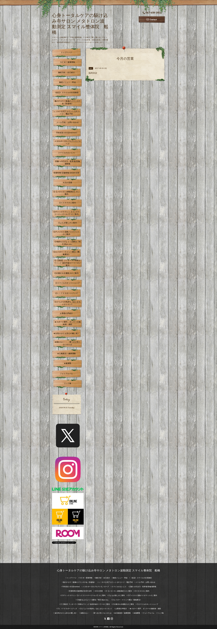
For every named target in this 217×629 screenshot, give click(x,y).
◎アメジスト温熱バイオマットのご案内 (66, 233)
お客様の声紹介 (66, 313)
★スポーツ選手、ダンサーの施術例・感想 (67, 323)
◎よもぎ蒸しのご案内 (67, 223)
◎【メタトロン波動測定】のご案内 (66, 192)
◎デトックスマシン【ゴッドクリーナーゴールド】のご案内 (66, 213)
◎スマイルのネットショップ (67, 283)
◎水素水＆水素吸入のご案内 (66, 273)
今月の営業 (67, 182)
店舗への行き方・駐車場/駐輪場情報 (67, 162)
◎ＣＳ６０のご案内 (67, 203)
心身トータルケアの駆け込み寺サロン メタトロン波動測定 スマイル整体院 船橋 (108, 570)
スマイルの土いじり (66, 153)
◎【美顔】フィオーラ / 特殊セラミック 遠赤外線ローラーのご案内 (67, 263)
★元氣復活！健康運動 (66, 353)
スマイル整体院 (104, 627)
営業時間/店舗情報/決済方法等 (66, 173)
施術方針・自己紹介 (66, 72)
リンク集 (67, 383)
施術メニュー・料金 (67, 82)
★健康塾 (67, 363)
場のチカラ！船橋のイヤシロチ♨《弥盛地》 (67, 102)
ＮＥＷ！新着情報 (67, 62)
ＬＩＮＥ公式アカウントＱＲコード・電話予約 (66, 112)
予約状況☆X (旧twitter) (66, 133)
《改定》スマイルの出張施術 (66, 92)
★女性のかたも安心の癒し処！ (66, 333)
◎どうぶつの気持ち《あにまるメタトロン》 (67, 303)
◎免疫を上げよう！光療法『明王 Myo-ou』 (67, 242)
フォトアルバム (66, 373)
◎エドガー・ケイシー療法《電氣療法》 (66, 253)
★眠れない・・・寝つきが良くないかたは (67, 343)
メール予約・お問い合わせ (67, 122)
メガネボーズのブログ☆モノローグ (67, 142)
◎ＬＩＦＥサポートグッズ (66, 293)
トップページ (66, 52)
